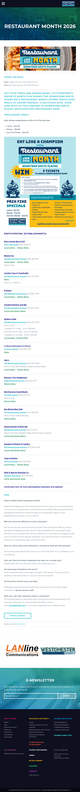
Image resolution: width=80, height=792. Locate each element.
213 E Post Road (11, 245)
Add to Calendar (17, 616)
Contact (33, 771)
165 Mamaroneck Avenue (15, 322)
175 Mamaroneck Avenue (15, 259)
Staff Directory (34, 775)
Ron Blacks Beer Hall (13, 409)
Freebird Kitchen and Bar (15, 305)
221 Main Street (11, 395)
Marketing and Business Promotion (37, 735)
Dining (32, 755)
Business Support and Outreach (39, 729)
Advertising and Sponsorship (36, 743)
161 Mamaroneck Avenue (15, 308)
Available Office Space (62, 727)
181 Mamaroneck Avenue (15, 412)
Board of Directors (10, 727)
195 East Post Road (12, 476)
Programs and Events (39, 719)
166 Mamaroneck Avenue (15, 276)
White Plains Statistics (61, 725)
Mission (6, 722)
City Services (10, 750)
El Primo (7, 291)
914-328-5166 (63, 750)
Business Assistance (60, 722)
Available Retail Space (61, 729)
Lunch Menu (9, 248)
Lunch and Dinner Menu (15, 311)
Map (5, 725)
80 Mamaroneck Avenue (15, 430)
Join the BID (8, 737)
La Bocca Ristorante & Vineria (17, 346)
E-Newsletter (8, 734)
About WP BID (10, 719)
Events (31, 722)
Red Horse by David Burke (16, 392)
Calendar (32, 727)
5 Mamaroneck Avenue (14, 381)
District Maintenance (36, 732)
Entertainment (36, 760)
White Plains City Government (14, 753)
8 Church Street (11, 349)
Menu (6, 279)
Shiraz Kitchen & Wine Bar (16, 427)
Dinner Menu (23, 248)
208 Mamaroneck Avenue (15, 447)
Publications (8, 732)
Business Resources (63, 719)
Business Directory (63, 735)
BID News (7, 729)
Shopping (33, 766)
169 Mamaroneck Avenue (15, 363)
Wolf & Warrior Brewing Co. (16, 473)
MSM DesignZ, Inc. (65, 790)
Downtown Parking (38, 750)
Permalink (21, 624)
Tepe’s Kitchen (11, 458)
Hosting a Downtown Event (38, 725)
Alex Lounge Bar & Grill (14, 242)
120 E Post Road (11, 462)
